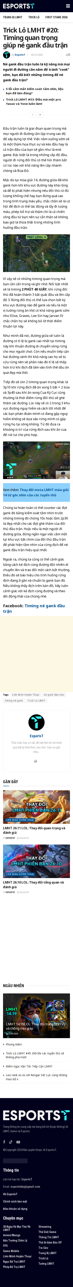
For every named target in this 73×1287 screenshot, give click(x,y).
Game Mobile (11, 1251)
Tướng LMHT (46, 1263)
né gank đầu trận (54, 694)
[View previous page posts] (33, 115)
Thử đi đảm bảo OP (50, 1242)
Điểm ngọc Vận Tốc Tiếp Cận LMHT (29, 1066)
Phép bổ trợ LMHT (14, 1267)
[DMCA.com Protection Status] (15, 1160)
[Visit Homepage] (18, 6)
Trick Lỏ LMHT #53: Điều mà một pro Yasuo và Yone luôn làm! (33, 101)
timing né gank (14, 700)
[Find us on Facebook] (4, 1142)
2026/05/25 (24, 838)
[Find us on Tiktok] (10, 1142)
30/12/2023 (37, 54)
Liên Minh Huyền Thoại (25, 694)
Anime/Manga (11, 1235)
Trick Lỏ (33, 17)
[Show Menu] (68, 6)
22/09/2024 (13, 1034)
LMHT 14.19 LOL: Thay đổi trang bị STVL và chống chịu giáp (35, 1026)
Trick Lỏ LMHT (36, 700)
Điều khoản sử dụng (15, 1208)
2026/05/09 (24, 892)
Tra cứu (43, 1247)
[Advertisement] (36, 654)
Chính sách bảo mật (15, 1201)
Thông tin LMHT (49, 1237)
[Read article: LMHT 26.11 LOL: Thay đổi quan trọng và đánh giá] (36, 807)
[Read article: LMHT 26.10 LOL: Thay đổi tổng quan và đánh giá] (36, 861)
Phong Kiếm (14, 1044)
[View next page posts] (40, 115)
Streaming (45, 1226)
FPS (5, 1245)
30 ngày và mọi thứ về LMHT (16, 1228)
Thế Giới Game (47, 1232)
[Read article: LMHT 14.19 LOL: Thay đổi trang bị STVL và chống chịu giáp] (36, 1017)
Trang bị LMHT (12, 17)
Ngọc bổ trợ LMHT (14, 1261)
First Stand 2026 (56, 17)
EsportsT (20, 54)
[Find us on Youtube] (18, 1142)
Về (4, 1194)
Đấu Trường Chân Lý (15, 1240)
